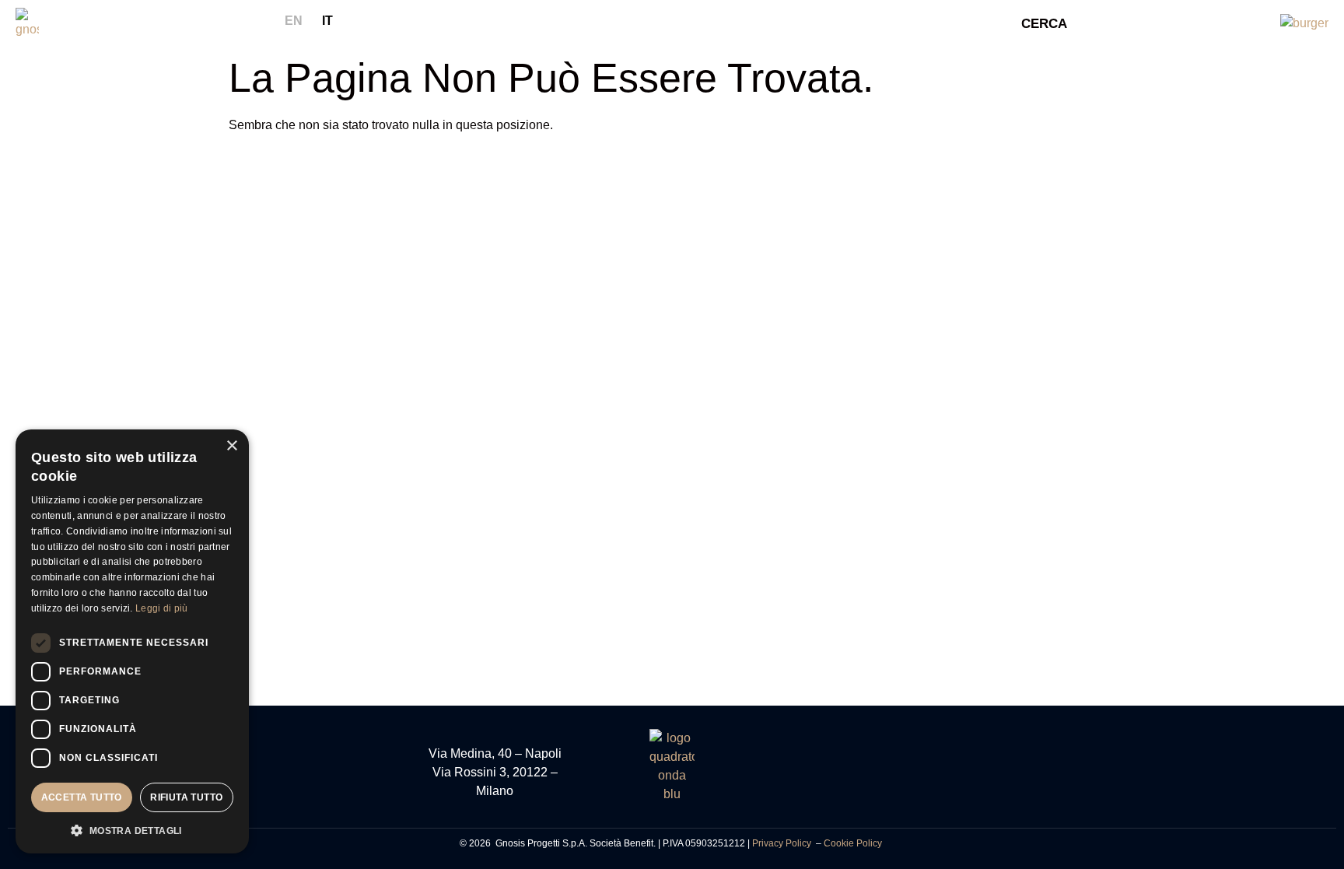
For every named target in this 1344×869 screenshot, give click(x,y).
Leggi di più (161, 608)
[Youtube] (880, 770)
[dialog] (132, 641)
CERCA (1044, 23)
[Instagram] (849, 770)
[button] (132, 830)
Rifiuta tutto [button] (186, 797)
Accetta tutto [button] (81, 797)
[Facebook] (818, 770)
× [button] (231, 446)
